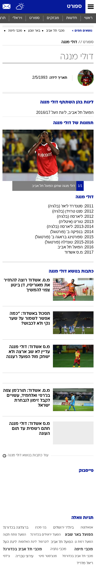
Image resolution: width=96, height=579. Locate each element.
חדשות (71, 18)
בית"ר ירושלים (63, 527)
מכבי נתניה (58, 549)
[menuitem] (71, 18)
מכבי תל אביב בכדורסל (77, 556)
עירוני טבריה (24, 556)
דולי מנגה (69, 42)
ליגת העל (9, 542)
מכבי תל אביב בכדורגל (22, 549)
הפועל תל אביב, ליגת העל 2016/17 (65, 112)
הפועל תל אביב (62, 542)
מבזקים (53, 18)
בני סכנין (40, 527)
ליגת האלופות (27, 541)
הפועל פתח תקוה (14, 534)
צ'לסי (6, 556)
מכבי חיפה (15, 30)
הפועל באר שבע (79, 535)
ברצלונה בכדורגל (15, 527)
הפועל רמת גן (84, 541)
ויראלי (17, 18)
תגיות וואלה (82, 518)
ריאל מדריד (85, 563)
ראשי (88, 18)
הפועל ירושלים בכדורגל (45, 534)
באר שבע (34, 30)
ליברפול (43, 541)
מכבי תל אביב (55, 30)
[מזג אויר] (20, 6)
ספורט (74, 6)
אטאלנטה (86, 527)
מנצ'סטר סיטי (48, 556)
